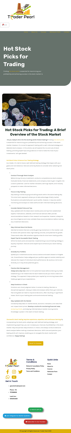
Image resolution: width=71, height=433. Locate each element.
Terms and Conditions (33, 371)
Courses (43, 32)
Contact (66, 32)
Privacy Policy (30, 368)
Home (26, 32)
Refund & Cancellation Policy (35, 366)
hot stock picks (14, 71)
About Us (34, 32)
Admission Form (55, 32)
